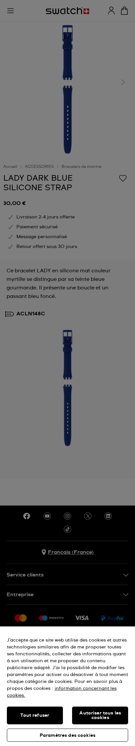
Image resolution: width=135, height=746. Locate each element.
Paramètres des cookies (67, 735)
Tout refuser (34, 715)
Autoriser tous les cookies (100, 715)
